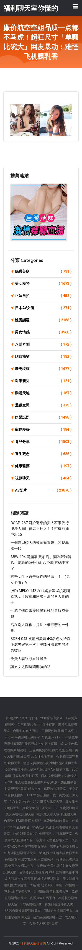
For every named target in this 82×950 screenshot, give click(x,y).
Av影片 (43, 490)
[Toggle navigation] (75, 6)
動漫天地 (43, 393)
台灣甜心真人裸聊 (26, 731)
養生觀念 (43, 454)
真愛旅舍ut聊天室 (56, 821)
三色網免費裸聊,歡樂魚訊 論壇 (51, 750)
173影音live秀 (20, 801)
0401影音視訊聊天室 (48, 801)
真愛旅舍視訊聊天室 (37, 808)
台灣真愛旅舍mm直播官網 (36, 724)
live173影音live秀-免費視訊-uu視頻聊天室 (43, 833)
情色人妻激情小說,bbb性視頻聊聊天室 (50, 763)
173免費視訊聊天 (66, 808)
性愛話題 (43, 320)
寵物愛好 (43, 429)
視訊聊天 (43, 478)
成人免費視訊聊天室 (20, 814)
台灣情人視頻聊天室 (43, 923)
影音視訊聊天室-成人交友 (23, 789)
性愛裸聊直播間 (51, 718)
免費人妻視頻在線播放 (28, 659)
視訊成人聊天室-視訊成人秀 (57, 814)
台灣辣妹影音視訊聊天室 (51, 891)
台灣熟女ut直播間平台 (22, 718)
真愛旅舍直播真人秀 (59, 904)
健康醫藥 (43, 466)
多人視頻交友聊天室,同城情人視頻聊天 (32, 878)
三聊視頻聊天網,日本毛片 (59, 731)
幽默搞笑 (43, 356)
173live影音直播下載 (41, 795)
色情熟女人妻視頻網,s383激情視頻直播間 (48, 872)
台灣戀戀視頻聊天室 (47, 917)
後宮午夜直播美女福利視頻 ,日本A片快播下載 (37, 769)
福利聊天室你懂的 (33, 943)
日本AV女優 (43, 308)
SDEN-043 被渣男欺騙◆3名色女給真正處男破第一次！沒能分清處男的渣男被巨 (40, 645)
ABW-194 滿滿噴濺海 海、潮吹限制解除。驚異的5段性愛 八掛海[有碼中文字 (40, 563)
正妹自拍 (43, 295)
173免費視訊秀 (31, 904)
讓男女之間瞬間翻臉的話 (30, 667)
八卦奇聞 (43, 344)
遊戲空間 (43, 405)
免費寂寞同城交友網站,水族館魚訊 (29, 859)
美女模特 (43, 283)
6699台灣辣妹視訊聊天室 (23, 911)
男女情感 (43, 332)
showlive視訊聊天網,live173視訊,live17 (32, 737)
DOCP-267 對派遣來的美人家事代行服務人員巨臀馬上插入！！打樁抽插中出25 (39, 529)
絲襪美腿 (43, 271)
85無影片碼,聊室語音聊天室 (58, 853)
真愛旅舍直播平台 (43, 898)
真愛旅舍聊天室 (55, 789)
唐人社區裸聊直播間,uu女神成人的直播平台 (46, 782)
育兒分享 (43, 441)
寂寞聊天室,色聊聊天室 (52, 840)
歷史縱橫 (43, 368)
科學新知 (43, 381)
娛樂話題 (43, 417)
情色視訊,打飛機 (41, 885)
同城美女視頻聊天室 (58, 911)
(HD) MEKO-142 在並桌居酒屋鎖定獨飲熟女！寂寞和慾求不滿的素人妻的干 (40, 597)
